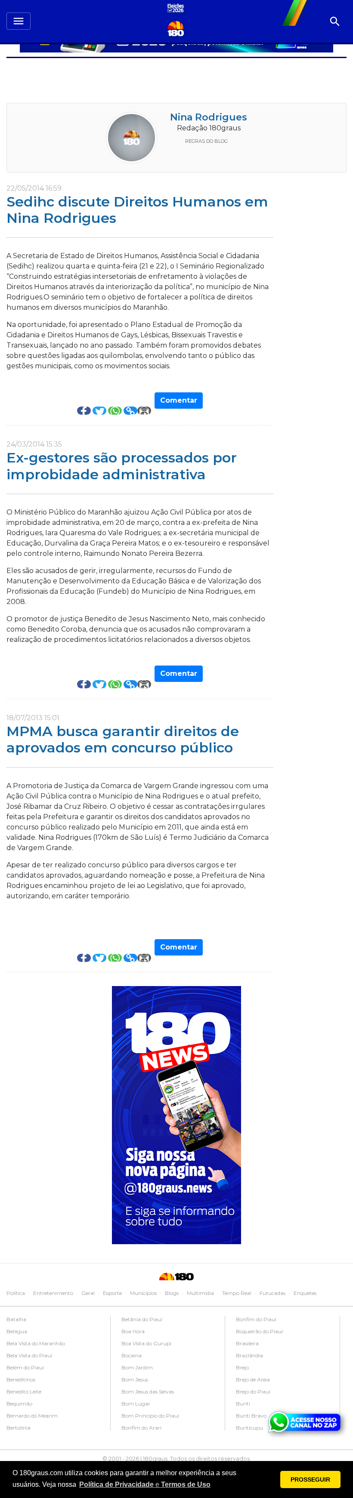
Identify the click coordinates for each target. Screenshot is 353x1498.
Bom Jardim (137, 1367)
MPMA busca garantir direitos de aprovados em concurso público (122, 739)
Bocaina (131, 1355)
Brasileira (247, 1343)
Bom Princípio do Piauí (150, 1415)
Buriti (243, 1403)
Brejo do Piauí (253, 1391)
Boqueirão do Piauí (259, 1331)
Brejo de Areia (253, 1379)
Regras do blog (206, 141)
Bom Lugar (135, 1403)
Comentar (178, 400)
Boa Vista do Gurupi (146, 1343)
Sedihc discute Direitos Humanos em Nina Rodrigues (137, 209)
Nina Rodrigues (208, 117)
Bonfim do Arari (141, 1427)
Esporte (112, 1293)
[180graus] (176, 9)
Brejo (242, 1367)
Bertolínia (18, 1427)
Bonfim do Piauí (256, 1319)
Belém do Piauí (25, 1367)
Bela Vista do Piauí (29, 1355)
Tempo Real (236, 1293)
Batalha (16, 1319)
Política (15, 1293)
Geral (88, 1293)
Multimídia (200, 1293)
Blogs (172, 1293)
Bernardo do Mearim (32, 1415)
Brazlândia (249, 1355)
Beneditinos (20, 1379)
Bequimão (19, 1403)
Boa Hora (133, 1331)
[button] (145, 1484)
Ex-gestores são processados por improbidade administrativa (121, 465)
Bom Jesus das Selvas (147, 1391)
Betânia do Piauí (141, 1319)
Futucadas (272, 1293)
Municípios (143, 1293)
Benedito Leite (23, 1391)
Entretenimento (53, 1293)
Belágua (16, 1331)
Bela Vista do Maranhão (35, 1343)
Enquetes (305, 1293)
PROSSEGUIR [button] (310, 1479)
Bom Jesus (134, 1379)
